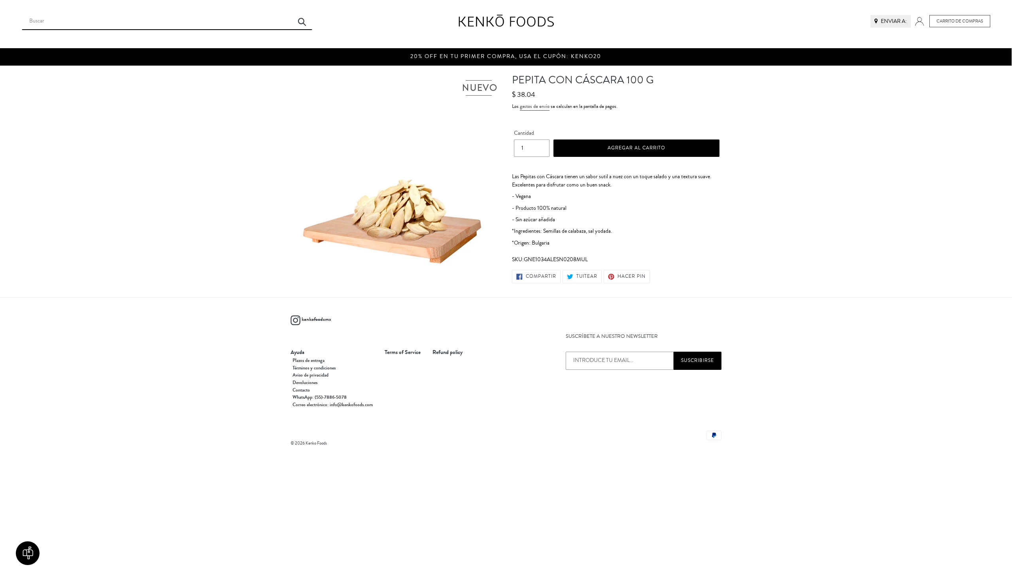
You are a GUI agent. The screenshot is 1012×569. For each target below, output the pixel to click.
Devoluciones (305, 382)
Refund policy (447, 352)
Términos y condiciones (314, 367)
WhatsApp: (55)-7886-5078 (320, 397)
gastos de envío (534, 106)
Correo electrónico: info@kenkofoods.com (333, 404)
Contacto (301, 390)
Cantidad (524, 133)
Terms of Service (403, 352)
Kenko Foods (316, 443)
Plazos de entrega (309, 360)
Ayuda (297, 352)
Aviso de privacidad (311, 375)
